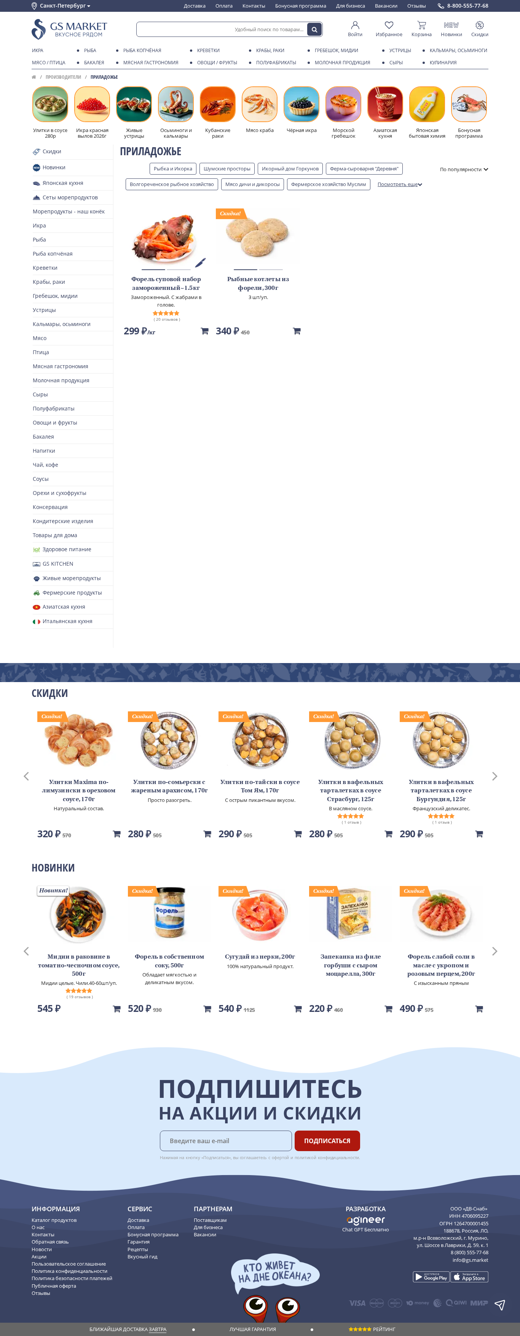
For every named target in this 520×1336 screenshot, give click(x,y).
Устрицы (400, 50)
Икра (37, 50)
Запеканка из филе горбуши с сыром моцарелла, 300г (351, 965)
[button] (33, 775)
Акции (39, 1256)
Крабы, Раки (270, 50)
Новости (42, 1249)
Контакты (253, 5)
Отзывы (416, 5)
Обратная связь (50, 1241)
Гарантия (139, 1241)
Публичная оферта (54, 1285)
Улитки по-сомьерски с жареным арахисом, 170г (169, 786)
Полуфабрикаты (276, 62)
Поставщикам (210, 1220)
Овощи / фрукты (217, 62)
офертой (280, 1157)
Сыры (396, 62)
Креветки (208, 50)
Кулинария (443, 62)
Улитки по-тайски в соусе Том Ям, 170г (260, 786)
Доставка (195, 5)
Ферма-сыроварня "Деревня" (364, 168)
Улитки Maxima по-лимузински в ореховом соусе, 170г (78, 791)
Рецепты (138, 1249)
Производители (63, 76)
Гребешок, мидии (336, 50)
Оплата (224, 5)
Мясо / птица (48, 62)
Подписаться (327, 1141)
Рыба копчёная (142, 50)
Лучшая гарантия (253, 1329)
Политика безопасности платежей (72, 1278)
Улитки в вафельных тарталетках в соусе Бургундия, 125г (441, 791)
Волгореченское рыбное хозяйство (172, 184)
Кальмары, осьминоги (458, 50)
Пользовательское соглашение (69, 1263)
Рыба (90, 50)
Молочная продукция (342, 62)
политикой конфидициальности (327, 1157)
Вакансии (386, 5)
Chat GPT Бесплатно (365, 1229)
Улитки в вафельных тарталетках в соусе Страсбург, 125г (350, 791)
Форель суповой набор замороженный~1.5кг (166, 284)
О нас (38, 1227)
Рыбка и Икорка (173, 168)
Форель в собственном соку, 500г (169, 961)
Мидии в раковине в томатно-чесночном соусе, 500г (79, 965)
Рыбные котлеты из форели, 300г (258, 284)
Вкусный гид (142, 1256)
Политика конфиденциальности (69, 1271)
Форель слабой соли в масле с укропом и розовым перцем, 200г (441, 965)
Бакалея (94, 62)
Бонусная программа (300, 5)
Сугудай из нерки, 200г (260, 957)
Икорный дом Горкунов (290, 168)
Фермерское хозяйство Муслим (328, 184)
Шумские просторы (227, 168)
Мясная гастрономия (151, 62)
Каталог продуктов (54, 1220)
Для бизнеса (350, 5)
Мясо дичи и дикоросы (252, 184)
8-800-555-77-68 (467, 6)
